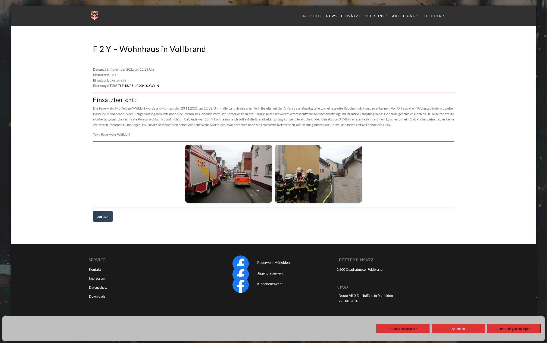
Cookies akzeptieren (402, 329)
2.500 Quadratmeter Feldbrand (359, 269)
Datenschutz (98, 287)
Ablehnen (458, 329)
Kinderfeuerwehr (269, 284)
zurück (103, 216)
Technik (432, 16)
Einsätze (351, 16)
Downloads (97, 296)
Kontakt (95, 269)
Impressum (97, 278)
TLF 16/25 (125, 85)
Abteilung (404, 16)
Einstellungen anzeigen (513, 329)
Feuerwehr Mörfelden (273, 262)
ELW (113, 85)
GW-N (154, 85)
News (332, 16)
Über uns (375, 16)
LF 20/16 (141, 85)
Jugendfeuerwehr (270, 273)
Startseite (310, 16)
